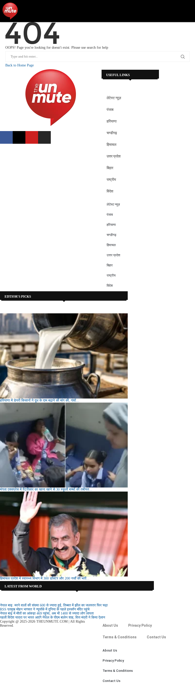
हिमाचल (111, 144)
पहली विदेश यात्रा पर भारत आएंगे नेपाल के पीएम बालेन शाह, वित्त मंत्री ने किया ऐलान (52, 617)
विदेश (110, 191)
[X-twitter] (19, 137)
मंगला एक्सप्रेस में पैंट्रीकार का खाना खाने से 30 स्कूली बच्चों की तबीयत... (46, 489)
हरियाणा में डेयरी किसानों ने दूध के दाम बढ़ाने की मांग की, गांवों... (39, 400)
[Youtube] (31, 137)
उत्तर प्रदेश (114, 156)
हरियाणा (112, 121)
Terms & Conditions (120, 637)
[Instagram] (44, 137)
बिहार (110, 168)
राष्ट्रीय (111, 179)
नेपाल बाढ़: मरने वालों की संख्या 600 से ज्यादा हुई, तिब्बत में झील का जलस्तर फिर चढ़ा (54, 605)
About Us (110, 625)
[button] (188, 11)
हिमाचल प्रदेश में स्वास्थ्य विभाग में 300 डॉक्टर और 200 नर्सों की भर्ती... (44, 578)
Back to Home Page (19, 65)
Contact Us (156, 637)
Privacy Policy (140, 625)
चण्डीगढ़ (112, 133)
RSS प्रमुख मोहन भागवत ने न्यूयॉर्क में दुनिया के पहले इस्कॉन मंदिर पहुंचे (45, 609)
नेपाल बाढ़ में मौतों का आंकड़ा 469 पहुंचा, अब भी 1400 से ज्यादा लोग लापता (47, 613)
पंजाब (110, 109)
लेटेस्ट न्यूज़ (114, 98)
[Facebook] (6, 137)
